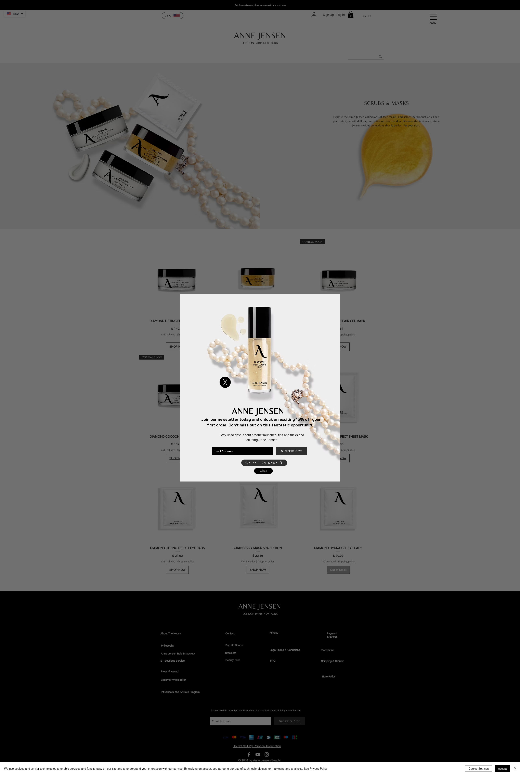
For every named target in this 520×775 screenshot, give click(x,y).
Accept (502, 768)
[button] (225, 382)
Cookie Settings (479, 768)
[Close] (515, 768)
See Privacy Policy (315, 768)
